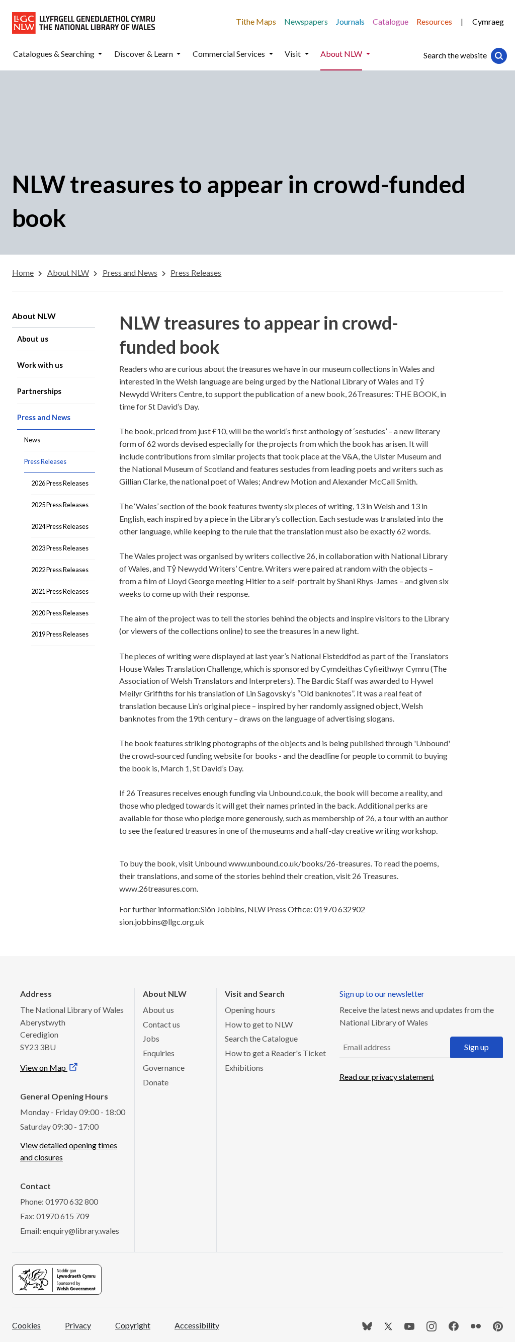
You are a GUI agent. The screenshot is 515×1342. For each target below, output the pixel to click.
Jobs (151, 1038)
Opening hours (250, 1009)
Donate (155, 1082)
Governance (164, 1067)
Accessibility (197, 1325)
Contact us (161, 1024)
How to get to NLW (259, 1024)
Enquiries (159, 1053)
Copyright (132, 1325)
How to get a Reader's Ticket (275, 1053)
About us (158, 1009)
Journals (350, 21)
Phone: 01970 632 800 (59, 1201)
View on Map (43, 1067)
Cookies (26, 1325)
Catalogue (390, 21)
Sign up (476, 1047)
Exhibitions (244, 1067)
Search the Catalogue (261, 1038)
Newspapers (306, 21)
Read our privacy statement (386, 1076)
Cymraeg (488, 21)
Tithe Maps (256, 21)
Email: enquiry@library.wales (69, 1230)
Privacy (78, 1325)
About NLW (34, 316)
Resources (434, 21)
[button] (100, 54)
